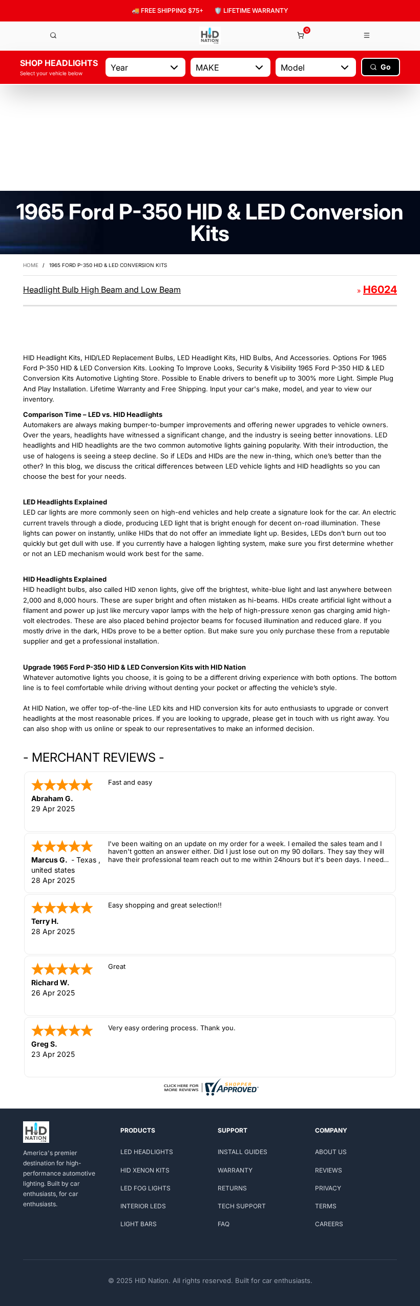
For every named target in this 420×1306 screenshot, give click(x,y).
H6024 (380, 289)
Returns (232, 1188)
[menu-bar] (367, 35)
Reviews (328, 1170)
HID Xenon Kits (145, 1170)
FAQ (223, 1224)
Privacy (328, 1188)
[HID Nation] (210, 36)
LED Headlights (146, 1152)
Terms (326, 1206)
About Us (331, 1152)
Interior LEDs (143, 1206)
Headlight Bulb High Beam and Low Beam (102, 289)
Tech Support (242, 1206)
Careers (329, 1224)
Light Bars (138, 1224)
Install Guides (242, 1152)
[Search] (53, 35)
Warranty (235, 1170)
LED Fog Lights (145, 1188)
